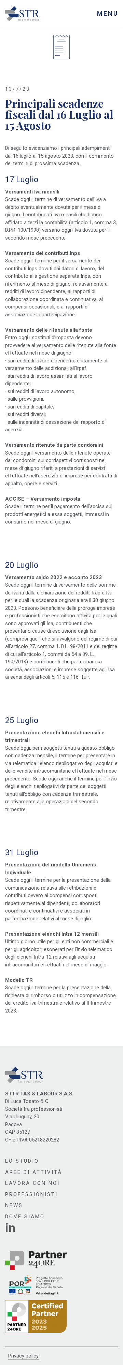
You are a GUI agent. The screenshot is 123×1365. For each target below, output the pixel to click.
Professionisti (31, 1194)
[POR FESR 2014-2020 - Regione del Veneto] (36, 1285)
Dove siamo (25, 1216)
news (14, 1205)
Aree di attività (33, 1172)
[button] (107, 13)
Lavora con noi (32, 1183)
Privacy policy (23, 1356)
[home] (22, 13)
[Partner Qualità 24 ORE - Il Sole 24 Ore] (36, 1316)
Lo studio (22, 1161)
